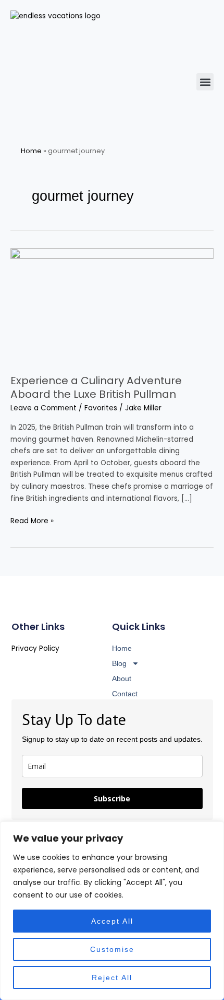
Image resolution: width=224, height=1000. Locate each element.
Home (31, 151)
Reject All (112, 977)
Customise (112, 949)
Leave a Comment (43, 408)
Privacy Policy (35, 648)
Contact (125, 693)
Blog (119, 663)
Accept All (112, 921)
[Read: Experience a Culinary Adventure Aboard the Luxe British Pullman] (112, 305)
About (121, 678)
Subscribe (112, 798)
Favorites (100, 408)
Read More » (32, 520)
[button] (205, 81)
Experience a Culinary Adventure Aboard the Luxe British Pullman (96, 387)
